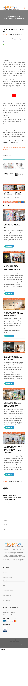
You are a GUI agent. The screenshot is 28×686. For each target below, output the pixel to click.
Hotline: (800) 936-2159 (8, 610)
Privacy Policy (5, 592)
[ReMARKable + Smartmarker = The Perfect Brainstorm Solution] (8, 166)
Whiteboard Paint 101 (7, 577)
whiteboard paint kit (18, 39)
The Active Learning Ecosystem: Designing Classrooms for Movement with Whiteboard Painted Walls (12, 268)
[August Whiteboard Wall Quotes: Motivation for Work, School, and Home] (14, 304)
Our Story (5, 572)
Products (4, 575)
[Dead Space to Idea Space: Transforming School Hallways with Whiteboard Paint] (8, 187)
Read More (9, 246)
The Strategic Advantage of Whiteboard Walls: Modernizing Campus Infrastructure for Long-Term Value (13, 449)
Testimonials (5, 582)
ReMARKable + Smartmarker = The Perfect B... (8, 172)
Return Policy (5, 598)
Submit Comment (8, 533)
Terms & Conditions (7, 595)
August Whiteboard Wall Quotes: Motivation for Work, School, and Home (13, 314)
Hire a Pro (5, 580)
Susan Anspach (8, 485)
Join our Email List (6, 600)
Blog (4, 585)
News (7, 34)
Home (4, 34)
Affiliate (4, 603)
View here (5, 154)
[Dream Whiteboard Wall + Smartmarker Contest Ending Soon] (19, 166)
